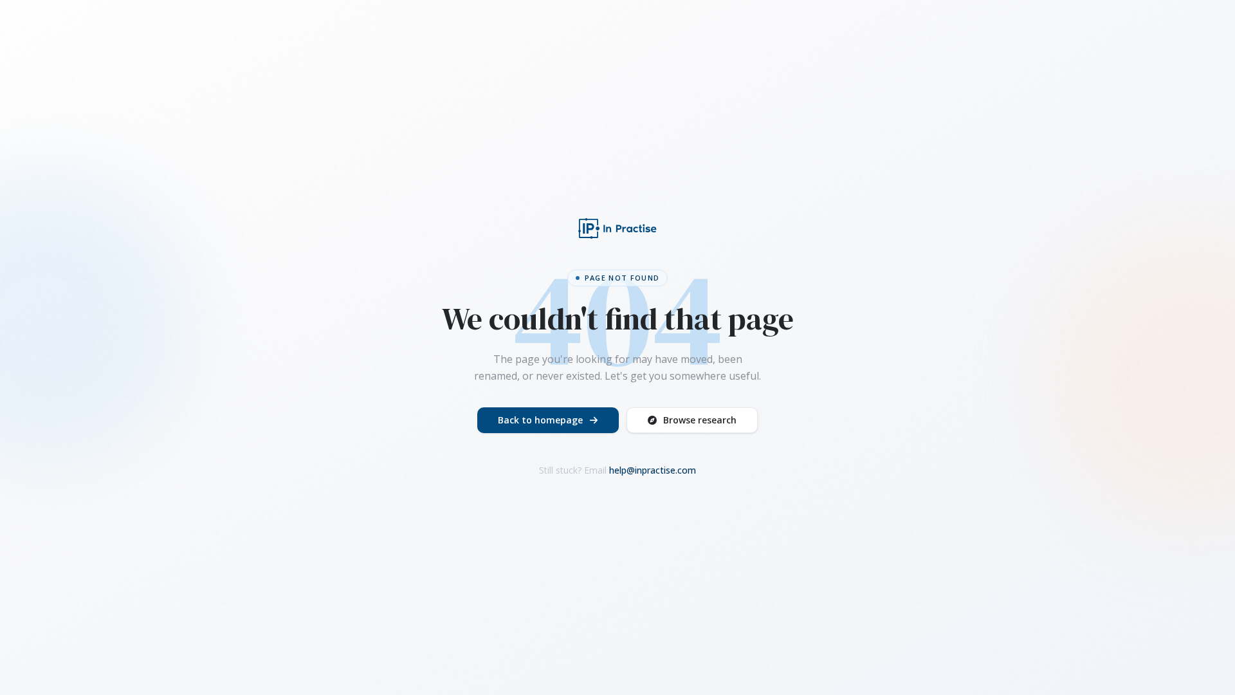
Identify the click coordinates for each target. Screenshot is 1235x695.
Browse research (699, 420)
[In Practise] (617, 228)
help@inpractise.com (652, 470)
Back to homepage (540, 420)
